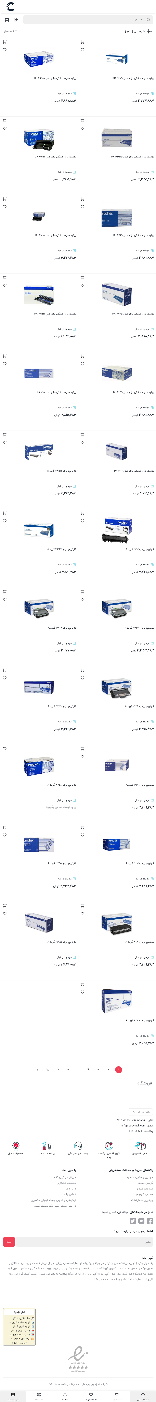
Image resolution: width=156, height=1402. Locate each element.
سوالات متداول (144, 1189)
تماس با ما (69, 1194)
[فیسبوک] (150, 1221)
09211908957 (123, 1120)
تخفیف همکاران (66, 1183)
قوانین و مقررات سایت (139, 1177)
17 (58, 1069)
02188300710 (138, 1120)
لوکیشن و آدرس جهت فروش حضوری (53, 1200)
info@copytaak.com (133, 1126)
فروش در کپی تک (65, 1177)
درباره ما (71, 1189)
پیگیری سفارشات (142, 1200)
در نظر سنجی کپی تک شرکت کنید (55, 1206)
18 (47, 1069)
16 (68, 1069)
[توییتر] (133, 1221)
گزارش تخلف (145, 1183)
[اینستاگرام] (141, 1221)
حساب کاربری (144, 1194)
